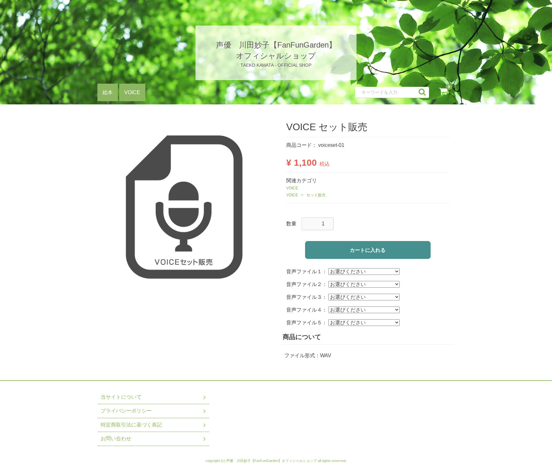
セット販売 (316, 195)
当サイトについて (121, 396)
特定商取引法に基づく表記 (131, 424)
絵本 (108, 92)
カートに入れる (368, 250)
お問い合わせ (116, 438)
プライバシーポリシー (126, 410)
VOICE (132, 92)
